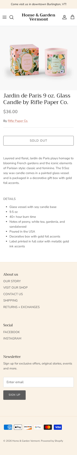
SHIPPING (10, 300)
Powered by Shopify (52, 440)
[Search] (13, 17)
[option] (38, 58)
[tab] (38, 198)
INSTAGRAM (12, 338)
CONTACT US (13, 294)
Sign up (14, 395)
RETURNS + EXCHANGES (21, 307)
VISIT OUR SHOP (15, 287)
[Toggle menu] (4, 17)
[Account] (63, 17)
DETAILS (9, 199)
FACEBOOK (11, 332)
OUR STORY (12, 281)
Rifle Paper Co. (18, 121)
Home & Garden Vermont (26, 440)
